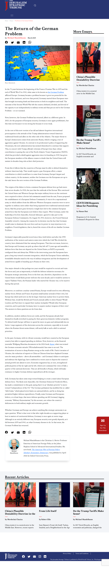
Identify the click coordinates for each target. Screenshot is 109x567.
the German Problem (56, 92)
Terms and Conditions (81, 554)
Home (6, 21)
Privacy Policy (67, 554)
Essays (11, 21)
